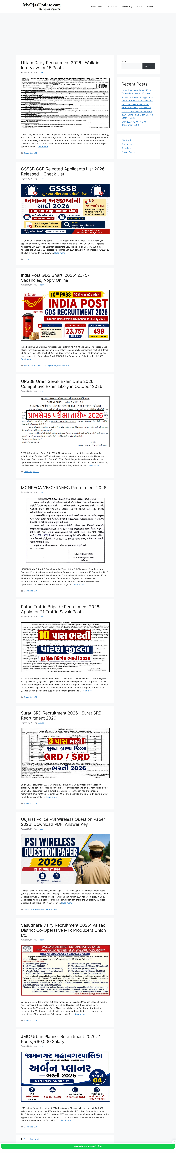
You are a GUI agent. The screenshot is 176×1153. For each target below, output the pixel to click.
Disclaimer (126, 148)
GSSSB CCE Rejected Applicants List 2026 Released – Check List (63, 171)
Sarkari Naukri (97, 6)
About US (126, 140)
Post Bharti (28, 366)
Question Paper (51, 909)
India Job (61, 366)
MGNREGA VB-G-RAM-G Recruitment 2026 (63, 487)
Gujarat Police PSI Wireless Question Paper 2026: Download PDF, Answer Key (63, 822)
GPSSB (36, 472)
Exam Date (28, 472)
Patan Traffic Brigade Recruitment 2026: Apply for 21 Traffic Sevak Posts (60, 609)
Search (125, 61)
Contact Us (127, 144)
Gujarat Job (28, 153)
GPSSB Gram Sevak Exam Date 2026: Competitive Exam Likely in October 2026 (61, 384)
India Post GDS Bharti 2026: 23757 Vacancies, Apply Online (55, 278)
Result (139, 6)
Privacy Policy (128, 152)
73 (31, 1139)
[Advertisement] (88, 33)
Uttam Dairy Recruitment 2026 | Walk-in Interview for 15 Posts (60, 65)
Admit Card (112, 6)
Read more (43, 146)
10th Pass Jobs (40, 366)
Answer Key (127, 6)
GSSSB (26, 259)
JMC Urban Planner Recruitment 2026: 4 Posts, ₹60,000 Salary (61, 1039)
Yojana (150, 6)
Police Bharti (29, 909)
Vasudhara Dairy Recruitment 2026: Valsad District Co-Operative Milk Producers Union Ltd (63, 930)
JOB (35, 153)
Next (38, 1139)
